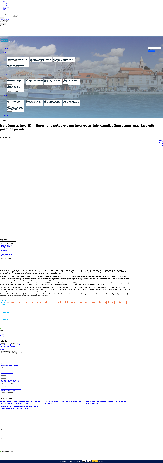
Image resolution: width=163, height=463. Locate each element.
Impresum (15, 28)
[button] (3, 302)
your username (15, 15)
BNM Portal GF (9, 91)
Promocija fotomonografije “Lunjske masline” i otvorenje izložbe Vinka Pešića (70, 82)
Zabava (4, 9)
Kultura (4, 8)
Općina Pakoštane (7, 440)
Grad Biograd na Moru (8, 437)
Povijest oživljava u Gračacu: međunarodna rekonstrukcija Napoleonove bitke (52, 103)
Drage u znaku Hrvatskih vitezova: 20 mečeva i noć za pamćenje (63, 60)
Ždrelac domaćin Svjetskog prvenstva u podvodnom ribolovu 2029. (40, 60)
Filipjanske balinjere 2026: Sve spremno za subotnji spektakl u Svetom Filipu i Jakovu (15, 109)
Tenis (6, 6)
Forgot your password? (4, 19)
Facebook (5, 447)
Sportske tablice (6, 7)
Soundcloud (5, 449)
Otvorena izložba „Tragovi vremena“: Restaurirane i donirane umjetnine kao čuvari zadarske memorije (15, 88)
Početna (4, 1)
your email (14, 22)
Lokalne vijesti (32, 58)
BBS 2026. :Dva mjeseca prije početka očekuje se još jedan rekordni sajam (10, 381)
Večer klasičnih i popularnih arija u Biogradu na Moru (34, 81)
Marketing (15, 31)
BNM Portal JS (9, 60)
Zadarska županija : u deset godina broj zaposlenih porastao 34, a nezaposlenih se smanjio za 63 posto (7, 248)
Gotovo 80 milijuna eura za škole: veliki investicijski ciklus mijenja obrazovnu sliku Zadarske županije (19, 407)
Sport (4, 2)
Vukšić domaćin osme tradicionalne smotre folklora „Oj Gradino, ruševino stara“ (71, 103)
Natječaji (4, 10)
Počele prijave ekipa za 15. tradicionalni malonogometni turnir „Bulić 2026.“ (17, 64)
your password (15, 16)
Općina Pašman (6, 442)
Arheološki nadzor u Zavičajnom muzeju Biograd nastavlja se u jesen (11, 389)
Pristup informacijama (17, 34)
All (75, 55)
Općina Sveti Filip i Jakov (8, 438)
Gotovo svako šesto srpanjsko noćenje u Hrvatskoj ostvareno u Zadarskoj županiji (106, 402)
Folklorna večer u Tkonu (13, 101)
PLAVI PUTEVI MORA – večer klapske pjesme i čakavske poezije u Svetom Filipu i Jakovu (15, 82)
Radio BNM (9, 106)
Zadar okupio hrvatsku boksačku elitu (17, 59)
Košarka (6, 3)
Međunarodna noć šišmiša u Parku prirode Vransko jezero (33, 102)
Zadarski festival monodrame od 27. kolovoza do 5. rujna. (53, 81)
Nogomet (7, 5)
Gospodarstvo (3, 120)
